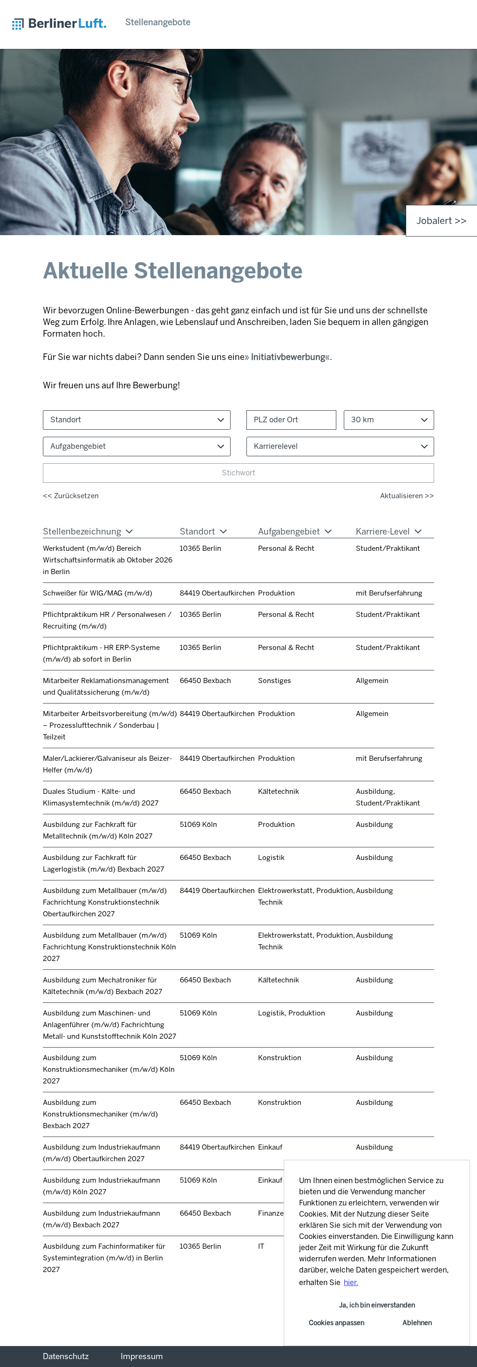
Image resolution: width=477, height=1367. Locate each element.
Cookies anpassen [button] (336, 1323)
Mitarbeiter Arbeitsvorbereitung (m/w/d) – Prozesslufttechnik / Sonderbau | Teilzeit (110, 725)
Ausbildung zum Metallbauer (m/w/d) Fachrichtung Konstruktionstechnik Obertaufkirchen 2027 (105, 902)
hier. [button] (351, 1282)
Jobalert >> (441, 220)
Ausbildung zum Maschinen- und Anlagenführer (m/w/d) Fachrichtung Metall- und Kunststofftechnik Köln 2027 (109, 1025)
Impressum (142, 1356)
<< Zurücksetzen (71, 496)
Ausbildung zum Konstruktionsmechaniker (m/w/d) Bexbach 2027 (100, 1114)
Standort (197, 532)
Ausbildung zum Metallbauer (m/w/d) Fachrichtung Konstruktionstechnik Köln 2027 (109, 947)
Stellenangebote (158, 22)
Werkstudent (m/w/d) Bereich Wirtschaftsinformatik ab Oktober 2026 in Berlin (107, 560)
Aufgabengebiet (289, 532)
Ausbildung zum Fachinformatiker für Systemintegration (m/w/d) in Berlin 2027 (104, 1258)
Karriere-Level (383, 532)
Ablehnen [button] (417, 1323)
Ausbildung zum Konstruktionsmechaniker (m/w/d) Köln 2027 (109, 1069)
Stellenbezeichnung (82, 532)
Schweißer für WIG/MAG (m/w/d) (97, 593)
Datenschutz (66, 1356)
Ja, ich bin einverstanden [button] (377, 1305)
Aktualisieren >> (407, 496)
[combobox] (389, 420)
